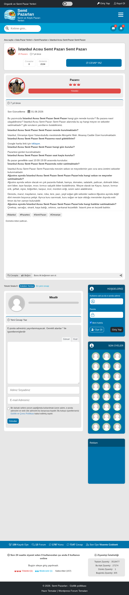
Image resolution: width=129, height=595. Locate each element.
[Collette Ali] (96, 376)
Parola (93, 309)
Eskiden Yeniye (27, 286)
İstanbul (12, 215)
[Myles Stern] (96, 366)
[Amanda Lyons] (96, 396)
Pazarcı (24, 54)
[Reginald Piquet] (106, 406)
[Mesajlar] (113, 28)
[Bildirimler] (121, 28)
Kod (75, 339)
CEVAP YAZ (95, 63)
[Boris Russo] (117, 376)
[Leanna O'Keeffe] (117, 416)
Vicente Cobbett (108, 544)
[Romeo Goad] (106, 376)
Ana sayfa (8, 40)
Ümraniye (56, 215)
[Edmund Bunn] (106, 386)
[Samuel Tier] (117, 396)
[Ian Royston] (106, 416)
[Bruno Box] (106, 426)
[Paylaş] (120, 275)
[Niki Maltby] (106, 356)
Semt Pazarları (41, 40)
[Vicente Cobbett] (96, 356)
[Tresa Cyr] (117, 356)
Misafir (53, 297)
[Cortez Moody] (96, 406)
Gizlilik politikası (78, 585)
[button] (120, 15)
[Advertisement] (64, 247)
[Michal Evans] (106, 396)
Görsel (66, 339)
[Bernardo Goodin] (96, 426)
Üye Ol (98, 329)
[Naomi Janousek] (117, 386)
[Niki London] (117, 406)
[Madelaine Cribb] (96, 416)
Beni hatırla (97, 323)
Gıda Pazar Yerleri (23, 40)
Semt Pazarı (40, 215)
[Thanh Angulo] (106, 366)
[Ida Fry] (117, 366)
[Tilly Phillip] (96, 386)
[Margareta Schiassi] (117, 426)
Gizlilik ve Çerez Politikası (22, 413)
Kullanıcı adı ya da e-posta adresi (105, 296)
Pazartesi (25, 215)
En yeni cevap (42, 286)
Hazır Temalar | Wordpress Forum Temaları (64, 590)
